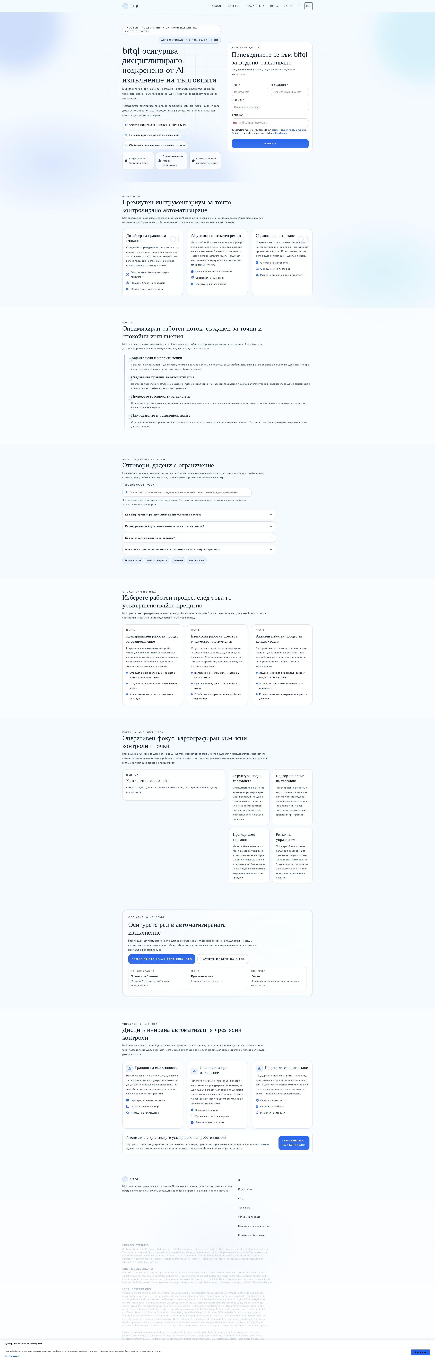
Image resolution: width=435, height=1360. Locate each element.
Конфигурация (196, 560)
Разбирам (420, 1352)
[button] (308, 6)
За (239, 1180)
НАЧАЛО (270, 143)
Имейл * (238, 100)
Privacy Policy (287, 130)
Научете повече (12, 1356)
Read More (281, 133)
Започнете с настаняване (293, 1143)
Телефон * (240, 115)
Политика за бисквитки (251, 1235)
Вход (274, 6)
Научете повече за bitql (223, 959)
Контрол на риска (157, 560)
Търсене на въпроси (138, 484)
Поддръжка (255, 6)
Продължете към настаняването (162, 959)
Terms (275, 130)
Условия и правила (249, 1217)
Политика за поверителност (254, 1226)
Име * (236, 85)
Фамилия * (280, 85)
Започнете (292, 6)
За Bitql (234, 6)
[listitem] (198, 514)
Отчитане (178, 560)
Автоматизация (133, 560)
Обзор (217, 6)
